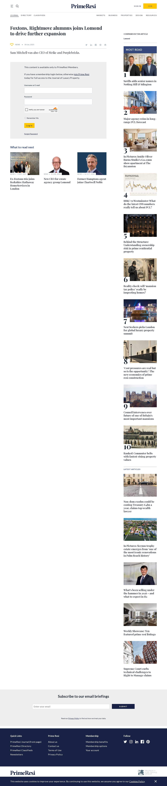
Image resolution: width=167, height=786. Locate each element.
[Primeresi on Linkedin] (91, 45)
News (17, 45)
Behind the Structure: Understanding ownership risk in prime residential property (139, 246)
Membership (92, 736)
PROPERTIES (126, 15)
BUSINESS (113, 15)
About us (52, 741)
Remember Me (32, 118)
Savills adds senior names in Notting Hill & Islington (140, 82)
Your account (92, 750)
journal (14, 15)
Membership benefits (97, 741)
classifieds (39, 15)
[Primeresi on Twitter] (86, 45)
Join (150, 6)
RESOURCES (151, 15)
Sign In (137, 6)
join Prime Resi (81, 74)
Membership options (96, 746)
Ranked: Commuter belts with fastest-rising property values (140, 456)
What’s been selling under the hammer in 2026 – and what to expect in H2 (139, 593)
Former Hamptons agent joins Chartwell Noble (91, 180)
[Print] (105, 45)
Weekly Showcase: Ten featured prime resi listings (140, 632)
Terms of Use (54, 750)
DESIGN (139, 15)
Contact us (53, 746)
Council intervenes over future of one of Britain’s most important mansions (139, 415)
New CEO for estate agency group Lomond (57, 180)
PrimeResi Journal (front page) (25, 741)
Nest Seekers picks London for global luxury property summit (139, 330)
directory (26, 15)
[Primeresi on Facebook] (96, 45)
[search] (17, 6)
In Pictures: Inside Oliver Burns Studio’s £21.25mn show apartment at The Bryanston (138, 161)
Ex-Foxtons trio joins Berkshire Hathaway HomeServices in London (22, 183)
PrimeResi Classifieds (21, 750)
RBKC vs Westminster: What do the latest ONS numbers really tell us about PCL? (140, 204)
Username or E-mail (32, 85)
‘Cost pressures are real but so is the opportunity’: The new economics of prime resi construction (140, 373)
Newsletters (16, 754)
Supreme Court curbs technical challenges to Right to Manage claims (137, 672)
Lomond (127, 38)
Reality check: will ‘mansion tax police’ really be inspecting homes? (140, 289)
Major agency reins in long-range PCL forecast (140, 120)
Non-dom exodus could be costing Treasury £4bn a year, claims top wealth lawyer (139, 506)
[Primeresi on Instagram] (131, 741)
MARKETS (101, 15)
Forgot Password (31, 134)
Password (28, 97)
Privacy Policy (73, 718)
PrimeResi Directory (20, 746)
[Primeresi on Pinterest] (100, 45)
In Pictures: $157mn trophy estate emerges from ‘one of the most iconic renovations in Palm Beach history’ (140, 550)
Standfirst (152, 783)
